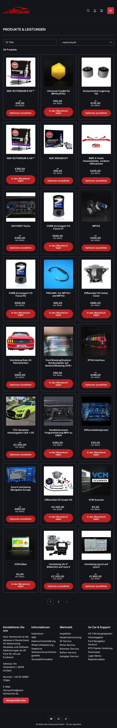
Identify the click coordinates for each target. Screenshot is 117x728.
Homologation (95, 637)
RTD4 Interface (96, 360)
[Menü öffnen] (110, 10)
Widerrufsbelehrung (42, 644)
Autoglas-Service (69, 656)
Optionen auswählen (21, 113)
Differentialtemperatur (96, 430)
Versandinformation (42, 659)
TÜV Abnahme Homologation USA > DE (20, 431)
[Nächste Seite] (66, 602)
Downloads (94, 652)
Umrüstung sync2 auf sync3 (96, 565)
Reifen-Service (68, 652)
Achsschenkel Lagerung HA (96, 92)
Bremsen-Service (69, 648)
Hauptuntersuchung (70, 637)
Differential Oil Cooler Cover (96, 294)
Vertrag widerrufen (16, 700)
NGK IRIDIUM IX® (58, 158)
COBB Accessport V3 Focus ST (58, 227)
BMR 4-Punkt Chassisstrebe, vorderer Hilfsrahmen (96, 161)
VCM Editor (20, 564)
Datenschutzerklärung (43, 641)
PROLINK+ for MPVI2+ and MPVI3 (58, 294)
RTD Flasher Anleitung (100, 648)
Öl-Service (65, 641)
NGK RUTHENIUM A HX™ (21, 158)
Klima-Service (67, 644)
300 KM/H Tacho (20, 225)
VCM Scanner (96, 499)
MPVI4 (96, 225)
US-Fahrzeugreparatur (100, 633)
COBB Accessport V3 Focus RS (20, 294)
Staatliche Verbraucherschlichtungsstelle (43, 652)
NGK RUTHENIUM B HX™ (21, 91)
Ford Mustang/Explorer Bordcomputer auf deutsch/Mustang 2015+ (58, 363)
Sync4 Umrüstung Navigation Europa (21, 488)
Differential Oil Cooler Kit (58, 499)
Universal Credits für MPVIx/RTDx (58, 92)
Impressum (37, 633)
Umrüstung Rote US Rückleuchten (20, 361)
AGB (33, 637)
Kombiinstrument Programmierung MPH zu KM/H (58, 433)
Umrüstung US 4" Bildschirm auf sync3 (58, 565)
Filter (11, 42)
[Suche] (88, 10)
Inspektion (65, 633)
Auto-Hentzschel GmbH (54, 724)
